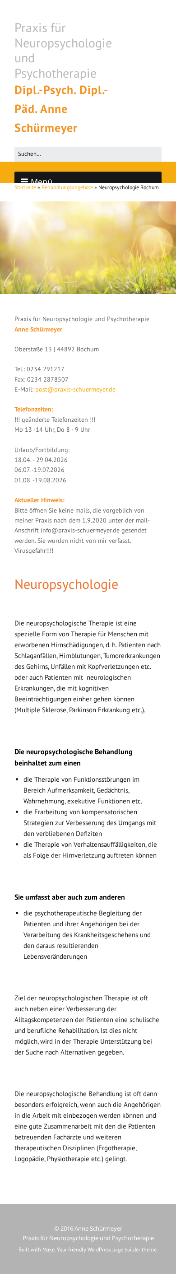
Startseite (25, 187)
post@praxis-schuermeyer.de (75, 389)
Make (48, 1249)
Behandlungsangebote (67, 187)
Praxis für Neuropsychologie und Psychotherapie (63, 50)
